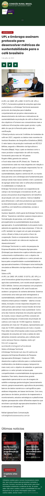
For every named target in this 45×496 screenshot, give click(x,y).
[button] (22, 20)
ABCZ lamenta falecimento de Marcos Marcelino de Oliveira (33, 450)
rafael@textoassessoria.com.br (16, 415)
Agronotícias (7, 32)
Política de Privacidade (30, 493)
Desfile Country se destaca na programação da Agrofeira (11, 450)
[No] (41, 487)
